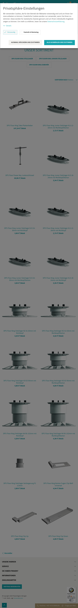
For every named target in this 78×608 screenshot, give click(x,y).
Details (8, 25)
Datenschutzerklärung (55, 21)
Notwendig (11, 32)
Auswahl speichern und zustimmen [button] (25, 42)
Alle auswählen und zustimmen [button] (59, 42)
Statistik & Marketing (31, 32)
